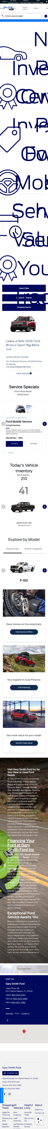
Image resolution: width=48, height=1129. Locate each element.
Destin (29, 793)
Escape (27, 854)
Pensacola (16, 793)
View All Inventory (23, 475)
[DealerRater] (9, 1094)
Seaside (25, 787)
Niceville (16, 790)
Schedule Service (23, 394)
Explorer (35, 854)
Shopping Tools (7, 1106)
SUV (37, 880)
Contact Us (25, 1013)
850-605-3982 (20, 999)
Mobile (32, 796)
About (38, 1105)
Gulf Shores (19, 796)
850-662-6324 (19, 995)
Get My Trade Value (24, 743)
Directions (9, 1013)
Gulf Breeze (26, 790)
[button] (24, 1032)
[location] (46, 2)
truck (12, 882)
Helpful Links (28, 1106)
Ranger (26, 857)
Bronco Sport (13, 857)
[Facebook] (7, 1020)
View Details (23, 373)
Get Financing (24, 687)
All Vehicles (18, 1106)
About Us (38, 1110)
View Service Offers (24, 632)
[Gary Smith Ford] (24, 969)
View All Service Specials (23, 391)
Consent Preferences (1, 1095)
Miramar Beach (14, 787)
